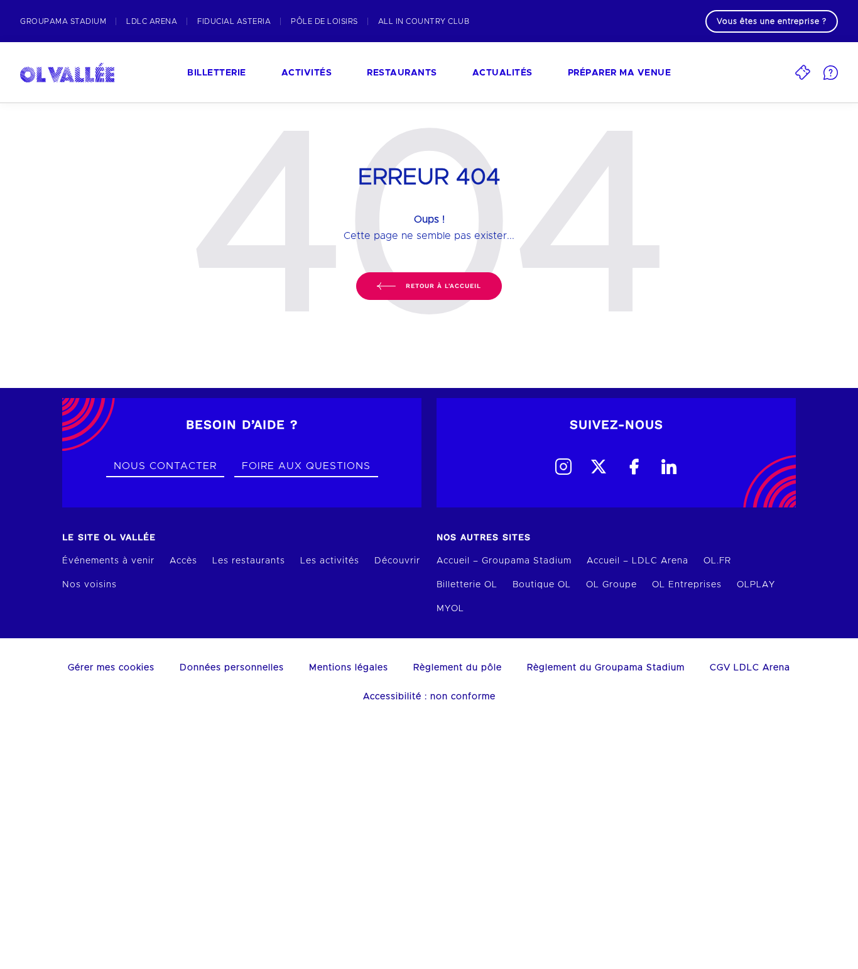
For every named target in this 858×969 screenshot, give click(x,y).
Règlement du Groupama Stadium (606, 667)
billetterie (216, 73)
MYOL (450, 608)
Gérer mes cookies (111, 667)
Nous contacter (165, 466)
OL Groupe (611, 584)
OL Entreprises (687, 584)
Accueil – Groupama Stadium (504, 560)
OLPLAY (756, 584)
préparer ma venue (619, 73)
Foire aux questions (306, 466)
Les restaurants (248, 560)
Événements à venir (108, 560)
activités (306, 73)
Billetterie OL (467, 584)
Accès (183, 560)
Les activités (329, 560)
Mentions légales (348, 667)
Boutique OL (542, 584)
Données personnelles (232, 667)
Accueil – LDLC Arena (637, 560)
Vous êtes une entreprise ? (772, 21)
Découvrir (397, 560)
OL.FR (717, 560)
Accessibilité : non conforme (429, 696)
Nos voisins (89, 584)
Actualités (502, 73)
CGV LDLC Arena (750, 667)
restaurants (402, 73)
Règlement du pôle (457, 667)
